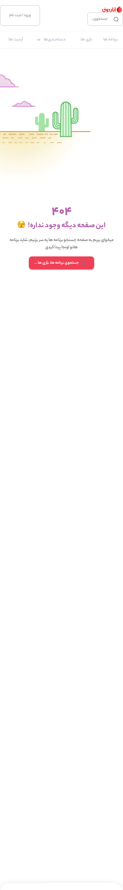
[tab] (110, 39)
